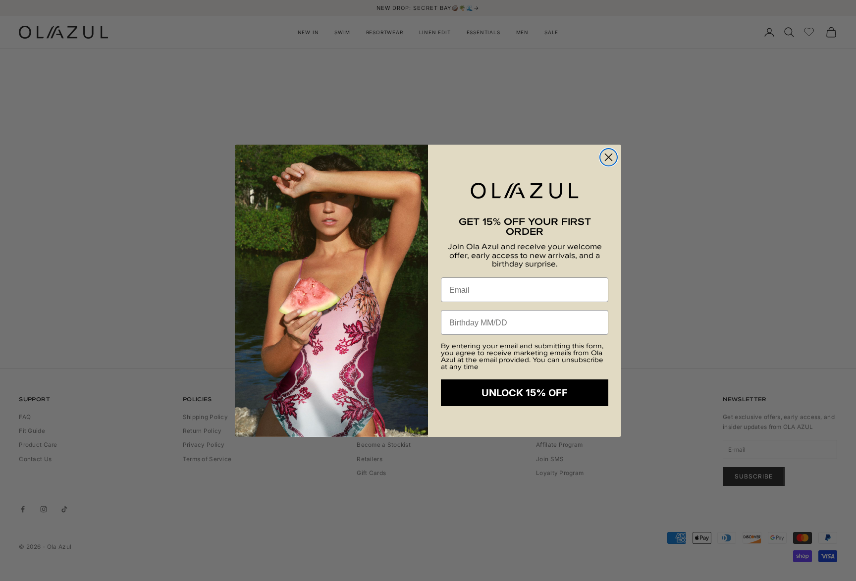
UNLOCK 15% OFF (525, 393)
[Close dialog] (608, 157)
